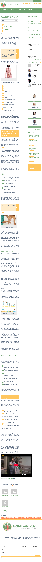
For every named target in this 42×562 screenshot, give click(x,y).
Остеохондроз (17, 9)
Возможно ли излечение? (9, 30)
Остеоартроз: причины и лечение (34, 34)
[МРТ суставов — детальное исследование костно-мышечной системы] (29, 87)
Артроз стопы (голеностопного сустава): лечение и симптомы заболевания (34, 158)
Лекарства (3, 549)
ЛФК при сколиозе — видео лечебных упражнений (14, 497)
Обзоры (13, 545)
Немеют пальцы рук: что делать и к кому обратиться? (34, 52)
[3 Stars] (16, 20)
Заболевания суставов (25, 12)
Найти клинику (26, 3)
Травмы (38, 9)
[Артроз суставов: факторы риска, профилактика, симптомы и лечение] (29, 76)
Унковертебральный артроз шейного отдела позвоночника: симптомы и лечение (34, 153)
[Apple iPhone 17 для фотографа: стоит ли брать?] (29, 67)
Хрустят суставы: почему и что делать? (34, 56)
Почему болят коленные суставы (33, 44)
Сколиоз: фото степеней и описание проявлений (5, 497)
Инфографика (34, 546)
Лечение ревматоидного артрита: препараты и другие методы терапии (34, 136)
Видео (33, 545)
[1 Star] (15, 20)
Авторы (3, 545)
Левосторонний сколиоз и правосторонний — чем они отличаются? (5, 509)
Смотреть (34, 101)
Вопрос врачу (37, 0)
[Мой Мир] (12, 485)
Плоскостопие (14, 12)
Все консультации (38, 59)
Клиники (3, 546)
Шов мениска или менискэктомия (34, 23)
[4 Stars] (17, 20)
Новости (23, 545)
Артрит (4, 9)
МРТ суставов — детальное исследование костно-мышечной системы (36, 85)
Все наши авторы (38, 129)
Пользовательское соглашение (21, 559)
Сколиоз (31, 9)
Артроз (10, 9)
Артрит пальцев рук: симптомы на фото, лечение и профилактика (34, 148)
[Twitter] (9, 485)
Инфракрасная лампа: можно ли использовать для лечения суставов (34, 40)
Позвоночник (10, 478)
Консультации (24, 546)
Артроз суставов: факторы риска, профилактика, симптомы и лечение (34, 31)
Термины (3, 550)
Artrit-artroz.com (4, 478)
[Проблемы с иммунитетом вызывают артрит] (29, 71)
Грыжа (25, 9)
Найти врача (37, 3)
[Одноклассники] (10, 485)
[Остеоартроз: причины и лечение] (29, 82)
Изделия (3, 552)
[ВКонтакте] (7, 485)
